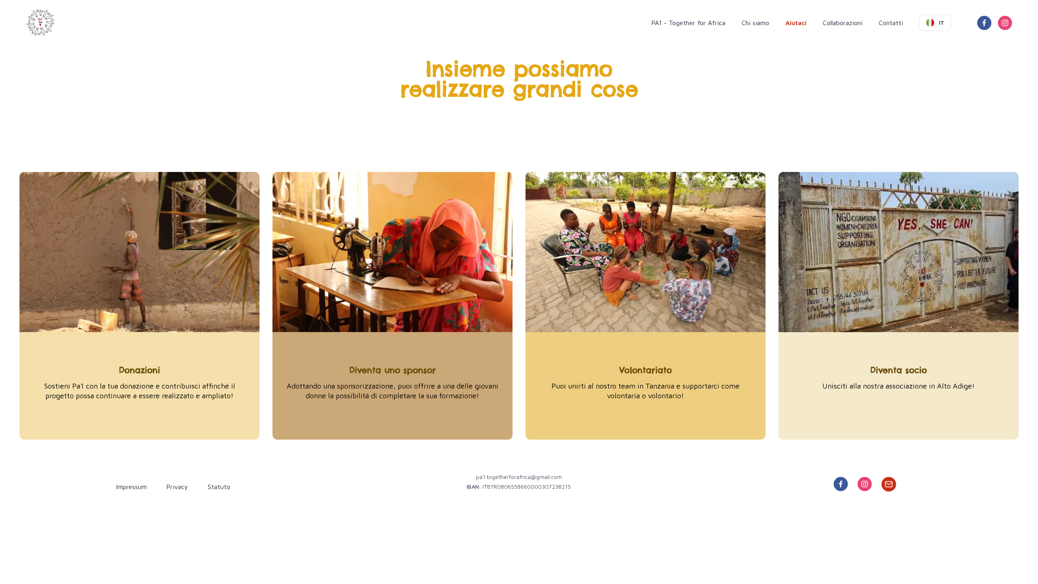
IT (941, 22)
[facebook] (984, 23)
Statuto (219, 486)
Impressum (131, 486)
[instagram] (1005, 23)
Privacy (177, 486)
